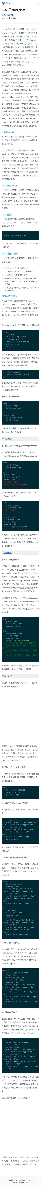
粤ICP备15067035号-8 (20, 1183)
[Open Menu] (38, 3)
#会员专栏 (10, 15)
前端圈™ (11, 1180)
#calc (3, 15)
